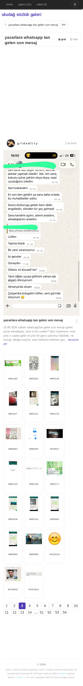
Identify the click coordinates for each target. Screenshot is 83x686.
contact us (20, 677)
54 (65, 612)
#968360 (33, 449)
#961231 (33, 414)
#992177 (54, 484)
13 (22, 612)
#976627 (54, 449)
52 (49, 612)
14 (30, 612)
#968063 (13, 449)
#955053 (33, 378)
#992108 (33, 484)
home (9, 4)
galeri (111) (25, 4)
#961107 (13, 414)
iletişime (63, 673)
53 (57, 612)
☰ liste (74, 39)
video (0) (42, 4)
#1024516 (55, 554)
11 (7, 612)
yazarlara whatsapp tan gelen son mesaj (33, 320)
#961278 (54, 414)
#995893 (54, 519)
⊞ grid (62, 39)
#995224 (33, 519)
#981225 (13, 484)
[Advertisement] (41, 90)
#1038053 (13, 589)
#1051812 (34, 589)
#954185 (13, 378)
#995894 (13, 554)
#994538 (13, 519)
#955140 (54, 378)
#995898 (33, 554)
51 (42, 612)
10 (76, 606)
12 (14, 612)
